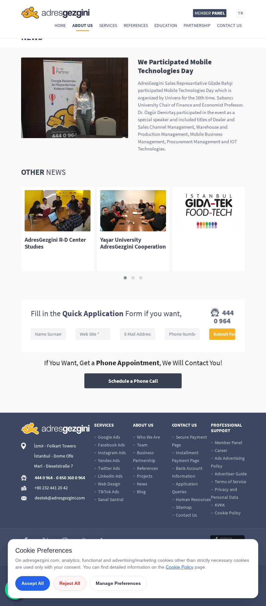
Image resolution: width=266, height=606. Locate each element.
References (136, 25)
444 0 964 (224, 317)
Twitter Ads (108, 468)
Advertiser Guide (230, 474)
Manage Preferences (118, 583)
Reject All (69, 583)
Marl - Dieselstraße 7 (53, 466)
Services (108, 25)
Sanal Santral (110, 499)
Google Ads (108, 437)
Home (60, 25)
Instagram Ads (111, 453)
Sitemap (183, 507)
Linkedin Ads (110, 476)
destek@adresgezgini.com (60, 498)
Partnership (197, 25)
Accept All (32, 583)
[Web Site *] (93, 334)
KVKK (219, 505)
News (141, 484)
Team (142, 445)
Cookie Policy (227, 513)
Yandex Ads (108, 460)
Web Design (108, 484)
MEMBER (210, 13)
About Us (82, 25)
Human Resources (193, 499)
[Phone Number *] (182, 334)
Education (165, 25)
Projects (144, 476)
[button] (125, 278)
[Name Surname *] (48, 334)
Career (220, 450)
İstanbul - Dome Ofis (53, 456)
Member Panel (228, 442)
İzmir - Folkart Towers (55, 446)
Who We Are (148, 437)
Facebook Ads (111, 445)
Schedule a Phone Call (133, 381)
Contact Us (229, 25)
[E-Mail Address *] (137, 334)
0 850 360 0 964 (70, 478)
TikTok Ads (108, 492)
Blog (141, 492)
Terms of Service (230, 481)
